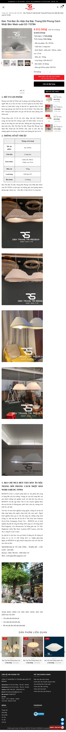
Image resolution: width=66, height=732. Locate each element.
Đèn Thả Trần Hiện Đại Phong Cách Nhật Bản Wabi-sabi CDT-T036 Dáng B (58, 97)
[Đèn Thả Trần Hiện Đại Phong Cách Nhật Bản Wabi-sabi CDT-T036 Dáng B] (49, 98)
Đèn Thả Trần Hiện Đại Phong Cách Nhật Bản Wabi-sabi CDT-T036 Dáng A (58, 117)
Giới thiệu (4, 712)
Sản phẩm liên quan (33, 632)
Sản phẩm (4, 715)
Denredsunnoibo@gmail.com (13, 692)
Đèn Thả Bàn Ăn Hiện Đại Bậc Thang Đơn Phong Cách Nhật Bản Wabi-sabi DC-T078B (59, 107)
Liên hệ (4, 722)
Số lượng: (37, 72)
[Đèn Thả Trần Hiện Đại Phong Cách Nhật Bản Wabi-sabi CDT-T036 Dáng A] (49, 118)
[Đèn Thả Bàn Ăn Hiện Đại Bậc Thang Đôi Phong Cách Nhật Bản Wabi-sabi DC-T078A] (49, 128)
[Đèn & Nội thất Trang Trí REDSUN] (30, 7)
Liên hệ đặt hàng (49, 84)
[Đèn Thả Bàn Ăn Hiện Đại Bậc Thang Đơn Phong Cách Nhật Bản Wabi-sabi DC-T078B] (49, 108)
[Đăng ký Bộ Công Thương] (39, 714)
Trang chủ (4, 710)
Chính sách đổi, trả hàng (41, 686)
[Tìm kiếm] (57, 7)
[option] (17, 43)
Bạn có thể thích (52, 91)
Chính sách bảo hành (40, 689)
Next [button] (32, 63)
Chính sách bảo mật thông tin (42, 691)
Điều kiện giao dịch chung (41, 679)
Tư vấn (4, 719)
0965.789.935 (10, 689)
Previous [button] (1, 63)
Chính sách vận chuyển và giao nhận (44, 681)
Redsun (56, 95)
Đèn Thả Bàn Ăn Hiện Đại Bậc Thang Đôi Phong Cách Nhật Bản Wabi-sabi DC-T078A (59, 127)
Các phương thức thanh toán (42, 684)
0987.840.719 (20, 689)
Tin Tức (4, 717)
